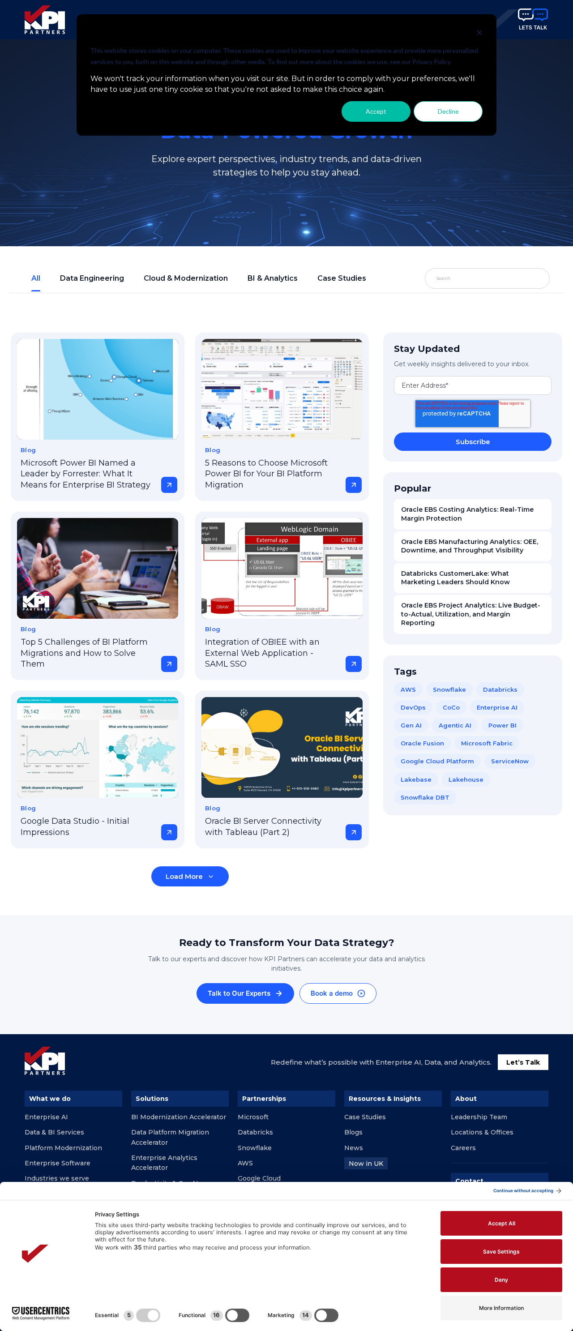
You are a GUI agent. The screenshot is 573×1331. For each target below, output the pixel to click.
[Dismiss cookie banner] (479, 33)
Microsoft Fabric (487, 743)
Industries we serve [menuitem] (57, 1178)
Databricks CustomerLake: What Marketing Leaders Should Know (455, 577)
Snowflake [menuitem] (255, 1148)
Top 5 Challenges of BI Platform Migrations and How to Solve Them (84, 653)
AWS (408, 689)
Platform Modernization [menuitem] (63, 1148)
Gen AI (411, 725)
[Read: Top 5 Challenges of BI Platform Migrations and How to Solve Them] (97, 568)
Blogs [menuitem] (353, 1132)
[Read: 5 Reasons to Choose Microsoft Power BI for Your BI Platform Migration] (282, 389)
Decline (448, 111)
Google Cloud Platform (437, 761)
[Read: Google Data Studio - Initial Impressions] (97, 747)
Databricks (500, 689)
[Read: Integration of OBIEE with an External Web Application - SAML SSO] (282, 568)
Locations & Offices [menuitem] (482, 1132)
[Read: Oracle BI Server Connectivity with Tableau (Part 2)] (282, 747)
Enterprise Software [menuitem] (57, 1163)
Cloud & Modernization (186, 278)
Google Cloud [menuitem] (259, 1178)
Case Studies (341, 278)
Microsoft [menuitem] (253, 1117)
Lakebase (416, 779)
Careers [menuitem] (463, 1148)
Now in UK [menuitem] (366, 1163)
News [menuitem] (353, 1148)
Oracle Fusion (422, 743)
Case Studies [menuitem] (365, 1117)
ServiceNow (510, 761)
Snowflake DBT (425, 797)
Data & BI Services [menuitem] (54, 1132)
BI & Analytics (273, 278)
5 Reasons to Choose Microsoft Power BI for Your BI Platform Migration (266, 474)
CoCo (451, 707)
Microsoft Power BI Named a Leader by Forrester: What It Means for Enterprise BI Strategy (85, 474)
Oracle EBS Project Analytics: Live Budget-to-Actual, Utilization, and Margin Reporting (470, 614)
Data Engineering (92, 278)
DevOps (413, 707)
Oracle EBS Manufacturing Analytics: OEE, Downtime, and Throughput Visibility (469, 546)
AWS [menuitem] (245, 1163)
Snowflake (449, 689)
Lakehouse (466, 779)
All (35, 278)
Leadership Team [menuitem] (479, 1117)
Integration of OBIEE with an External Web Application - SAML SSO (262, 653)
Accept (376, 111)
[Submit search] (522, 278)
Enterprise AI (497, 707)
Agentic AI (455, 725)
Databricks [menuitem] (255, 1132)
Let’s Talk (523, 1062)
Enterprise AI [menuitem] (46, 1117)
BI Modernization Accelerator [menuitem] (178, 1117)
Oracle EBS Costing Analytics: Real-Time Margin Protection (467, 513)
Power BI (502, 725)
